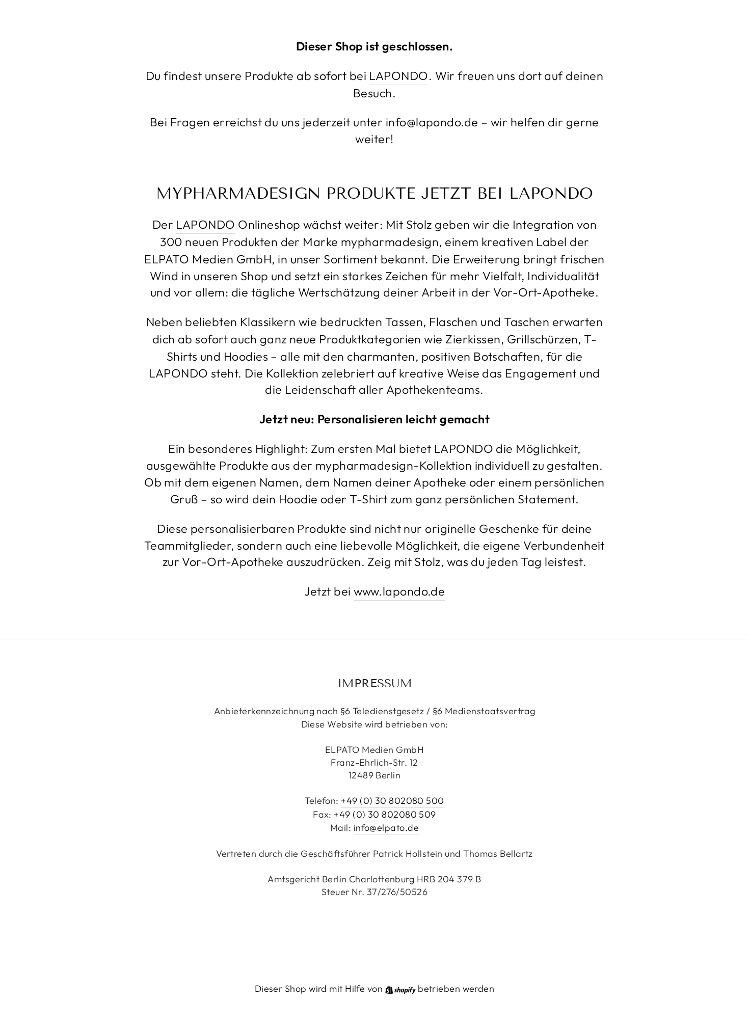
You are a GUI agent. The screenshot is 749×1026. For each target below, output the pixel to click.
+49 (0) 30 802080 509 (385, 814)
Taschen (526, 321)
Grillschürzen (542, 339)
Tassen (404, 321)
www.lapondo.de (399, 591)
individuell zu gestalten (537, 465)
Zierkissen (473, 339)
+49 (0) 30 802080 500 (392, 800)
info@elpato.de (386, 827)
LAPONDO (398, 75)
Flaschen (453, 321)
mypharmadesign (390, 241)
